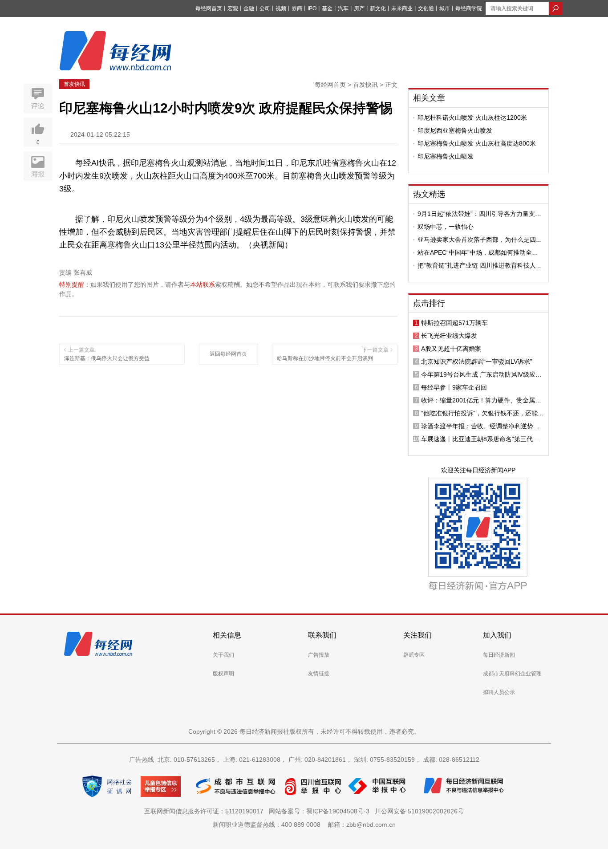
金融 (248, 8)
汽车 (343, 8)
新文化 (378, 8)
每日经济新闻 (499, 655)
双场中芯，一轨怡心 (445, 226)
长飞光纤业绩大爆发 (449, 336)
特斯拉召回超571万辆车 (454, 323)
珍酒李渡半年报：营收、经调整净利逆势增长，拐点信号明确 (480, 426)
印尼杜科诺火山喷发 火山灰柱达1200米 (472, 117)
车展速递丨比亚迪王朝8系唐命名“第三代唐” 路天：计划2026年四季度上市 (481, 439)
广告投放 (318, 655)
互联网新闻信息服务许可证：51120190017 (205, 811)
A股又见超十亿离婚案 (451, 348)
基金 (327, 8)
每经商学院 (468, 8)
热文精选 (429, 194)
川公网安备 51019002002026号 (419, 811)
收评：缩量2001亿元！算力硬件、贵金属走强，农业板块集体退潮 (481, 400)
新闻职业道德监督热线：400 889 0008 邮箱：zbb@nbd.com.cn (304, 824)
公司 (264, 8)
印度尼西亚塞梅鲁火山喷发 (454, 130)
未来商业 (402, 8)
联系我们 (322, 635)
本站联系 (202, 284)
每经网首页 (208, 8)
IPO (312, 8)
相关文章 (429, 98)
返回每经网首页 (228, 354)
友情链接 (318, 673)
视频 (281, 8)
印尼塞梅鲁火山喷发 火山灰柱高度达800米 (476, 143)
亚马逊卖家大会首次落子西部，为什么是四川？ (476, 239)
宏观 (232, 8)
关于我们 (223, 655)
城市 (444, 8)
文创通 (426, 8)
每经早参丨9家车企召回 (454, 387)
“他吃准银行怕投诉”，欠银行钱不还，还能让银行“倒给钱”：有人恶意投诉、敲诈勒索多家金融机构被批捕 (482, 413)
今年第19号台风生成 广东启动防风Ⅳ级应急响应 (481, 374)
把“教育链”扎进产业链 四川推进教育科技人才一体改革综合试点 (479, 265)
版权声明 (223, 673)
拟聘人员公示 (499, 692)
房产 (359, 8)
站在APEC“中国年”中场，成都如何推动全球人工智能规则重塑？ (477, 252)
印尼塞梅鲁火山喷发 (445, 156)
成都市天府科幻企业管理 (512, 673)
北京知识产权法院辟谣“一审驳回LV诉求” (476, 361)
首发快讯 (74, 84)
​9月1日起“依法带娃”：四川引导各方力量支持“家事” (479, 214)
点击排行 (429, 303)
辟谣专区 (414, 655)
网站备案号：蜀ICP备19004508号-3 (321, 811)
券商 (297, 8)
